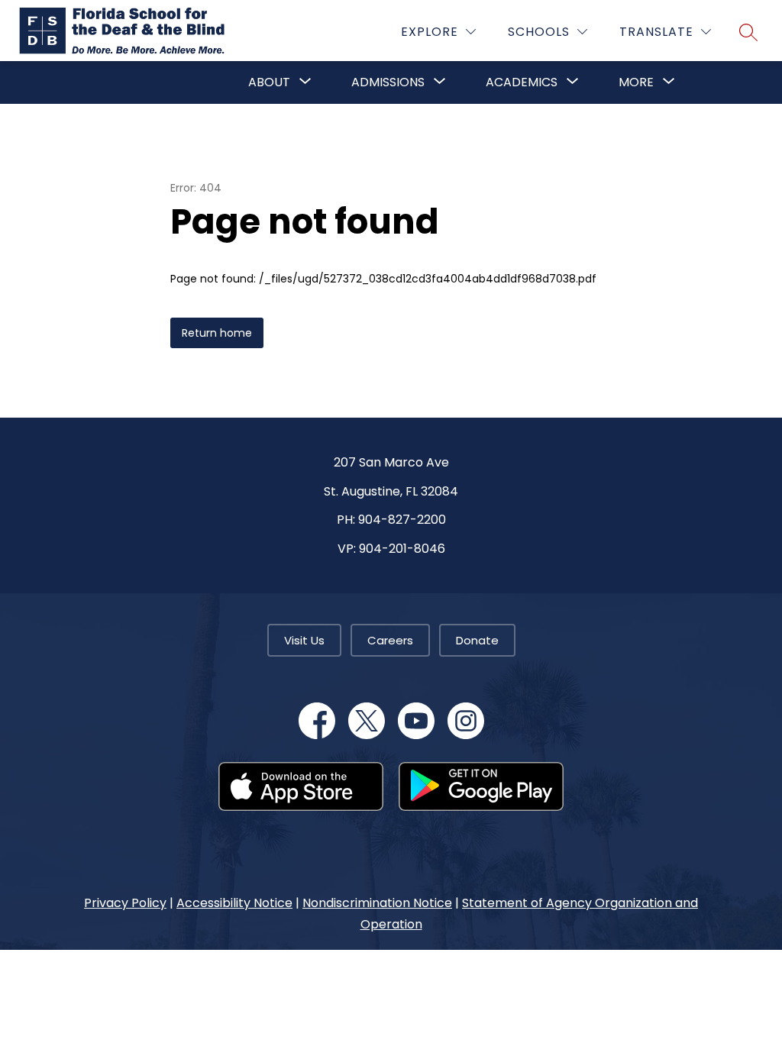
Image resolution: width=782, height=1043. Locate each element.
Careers (390, 640)
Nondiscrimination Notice (377, 903)
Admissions (388, 82)
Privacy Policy (125, 903)
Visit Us (304, 640)
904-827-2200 (402, 519)
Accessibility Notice (234, 903)
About (269, 82)
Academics (521, 82)
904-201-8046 (402, 548)
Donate (477, 640)
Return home (217, 333)
